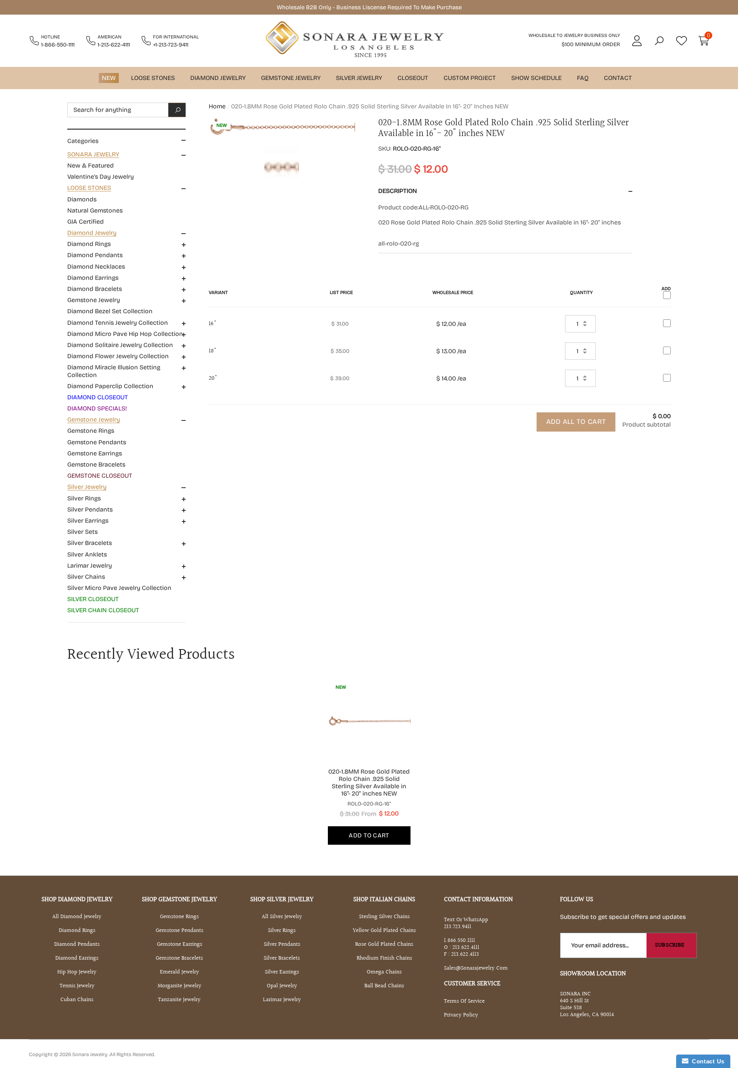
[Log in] (637, 40)
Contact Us (706, 1061)
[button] (659, 40)
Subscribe (670, 945)
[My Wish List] (681, 40)
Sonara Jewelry (90, 1054)
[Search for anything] (126, 110)
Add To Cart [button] (369, 835)
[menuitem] (126, 166)
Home (217, 106)
